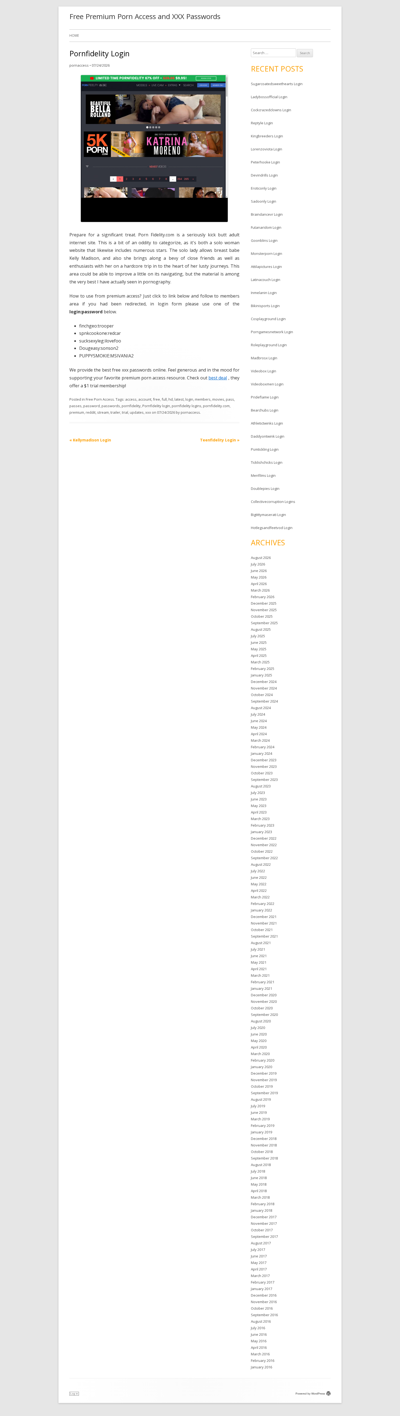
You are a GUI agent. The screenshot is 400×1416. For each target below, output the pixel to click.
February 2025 (262, 668)
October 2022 (262, 851)
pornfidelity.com (216, 405)
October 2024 (262, 694)
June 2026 (259, 570)
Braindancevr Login (267, 214)
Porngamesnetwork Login (272, 331)
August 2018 (261, 1164)
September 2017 (264, 1236)
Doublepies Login (265, 488)
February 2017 (262, 1282)
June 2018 (259, 1177)
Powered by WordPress (310, 1393)
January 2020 (261, 1066)
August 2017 (261, 1243)
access (131, 399)
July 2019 (258, 1105)
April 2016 (259, 1347)
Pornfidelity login (156, 405)
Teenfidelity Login (219, 440)
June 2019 (259, 1112)
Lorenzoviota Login (266, 149)
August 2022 (261, 864)
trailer (115, 412)
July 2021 (258, 949)
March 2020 (260, 1053)
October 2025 (262, 616)
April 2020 (259, 1047)
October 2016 (262, 1308)
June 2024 (259, 720)
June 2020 (259, 1034)
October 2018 (262, 1151)
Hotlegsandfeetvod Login (272, 527)
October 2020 (262, 1008)
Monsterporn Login (266, 253)
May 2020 (258, 1040)
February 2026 (262, 596)
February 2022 (262, 903)
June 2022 (259, 877)
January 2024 (261, 753)
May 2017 (258, 1262)
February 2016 (262, 1360)
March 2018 (260, 1197)
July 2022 (258, 870)
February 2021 (262, 981)
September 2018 (264, 1158)
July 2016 (258, 1327)
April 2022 (259, 890)
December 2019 (263, 1073)
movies (218, 399)
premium (76, 412)
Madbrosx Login (264, 357)
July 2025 (258, 635)
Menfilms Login (263, 475)
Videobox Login (263, 371)
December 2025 (263, 603)
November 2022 (264, 844)
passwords (110, 405)
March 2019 (260, 1119)
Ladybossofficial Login (269, 96)
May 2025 (258, 649)
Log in (74, 1393)
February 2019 (262, 1125)
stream (103, 412)
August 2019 (261, 1099)
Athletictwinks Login (267, 423)
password (91, 405)
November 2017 (264, 1223)
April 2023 (259, 812)
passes (75, 405)
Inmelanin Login (264, 292)
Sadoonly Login (263, 201)
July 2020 (258, 1027)
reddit (91, 412)
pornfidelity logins (186, 405)
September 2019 (264, 1092)
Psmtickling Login (265, 449)
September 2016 (264, 1314)
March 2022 (260, 897)
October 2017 (262, 1230)
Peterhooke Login (265, 162)
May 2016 (258, 1340)
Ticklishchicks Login (266, 462)
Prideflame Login (265, 397)
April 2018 (259, 1190)
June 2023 (259, 799)
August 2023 (261, 786)
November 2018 (264, 1145)
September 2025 (264, 622)
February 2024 (262, 746)
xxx (148, 412)
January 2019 (261, 1132)
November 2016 (264, 1301)
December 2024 (263, 681)
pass (230, 399)
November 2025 (264, 609)
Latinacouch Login (265, 279)
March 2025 (260, 662)
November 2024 (264, 688)
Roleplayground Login (269, 344)
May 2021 (258, 962)
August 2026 (261, 557)
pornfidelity (131, 405)
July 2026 (258, 564)
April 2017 (259, 1269)
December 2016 (263, 1295)
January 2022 (261, 910)
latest (179, 399)
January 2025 (261, 675)
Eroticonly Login (263, 188)
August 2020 (261, 1021)
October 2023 (262, 773)
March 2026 (260, 590)
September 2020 (264, 1014)
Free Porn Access (100, 399)
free (156, 399)
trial (125, 412)
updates (137, 412)
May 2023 (258, 805)
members (203, 399)
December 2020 (263, 995)
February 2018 (262, 1203)
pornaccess (79, 65)
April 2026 (259, 583)
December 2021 (263, 916)
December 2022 (263, 838)
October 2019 (262, 1086)
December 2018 (263, 1138)
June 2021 (259, 955)
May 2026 (258, 577)
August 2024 (261, 707)
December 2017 (263, 1216)
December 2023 (263, 760)
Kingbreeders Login (267, 136)
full (164, 399)
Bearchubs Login (264, 410)
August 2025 (261, 629)
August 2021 (261, 942)
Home (74, 35)
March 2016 (260, 1354)
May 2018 (258, 1184)
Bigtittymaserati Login (268, 514)
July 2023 (258, 792)
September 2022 (264, 857)
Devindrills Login (264, 175)
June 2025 (259, 642)
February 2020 (262, 1060)
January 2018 (261, 1210)
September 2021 (264, 936)
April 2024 (259, 733)
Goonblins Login (264, 240)
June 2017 (259, 1256)
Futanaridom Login (266, 227)
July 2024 (258, 714)
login (189, 399)
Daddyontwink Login (267, 436)
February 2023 (262, 825)
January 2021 (261, 988)
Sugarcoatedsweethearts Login (277, 83)
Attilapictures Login (266, 266)
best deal (217, 378)
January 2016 (261, 1367)
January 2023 (261, 831)
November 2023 (264, 766)
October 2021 (262, 929)
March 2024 (260, 740)
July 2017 (258, 1249)
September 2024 (264, 701)
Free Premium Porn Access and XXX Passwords (144, 16)
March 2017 (260, 1275)
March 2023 (260, 818)
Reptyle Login (262, 122)
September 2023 (264, 779)
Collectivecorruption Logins (273, 501)
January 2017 (261, 1288)
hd (170, 399)
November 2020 (264, 1001)
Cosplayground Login (268, 318)
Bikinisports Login (265, 305)
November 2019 (264, 1079)
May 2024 (258, 727)
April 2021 (259, 968)
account (144, 399)
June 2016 (259, 1334)
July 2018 (258, 1171)
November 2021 (264, 923)
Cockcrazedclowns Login (271, 109)
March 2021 (260, 975)
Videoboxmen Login (267, 384)
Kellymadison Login (90, 440)
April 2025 (259, 655)
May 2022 (258, 884)
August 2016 (261, 1321)
